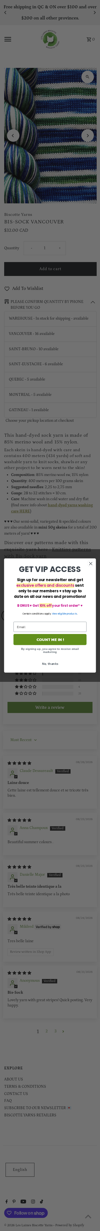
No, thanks (50, 663)
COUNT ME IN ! (50, 640)
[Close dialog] (90, 563)
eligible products (67, 613)
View (54, 613)
